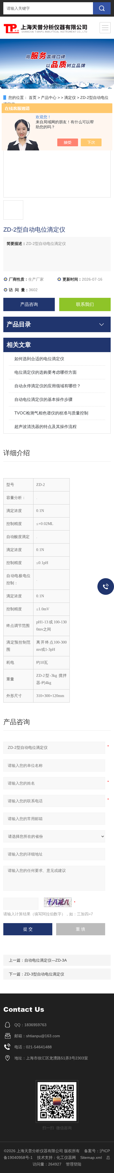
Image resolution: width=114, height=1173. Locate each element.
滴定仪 (70, 97)
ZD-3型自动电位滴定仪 (44, 974)
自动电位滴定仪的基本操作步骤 (43, 399)
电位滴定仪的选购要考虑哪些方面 (45, 372)
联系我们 (85, 304)
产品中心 (48, 97)
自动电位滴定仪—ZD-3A (45, 960)
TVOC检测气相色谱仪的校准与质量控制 (51, 413)
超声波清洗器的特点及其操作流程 (45, 426)
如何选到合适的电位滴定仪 (39, 358)
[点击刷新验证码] (58, 902)
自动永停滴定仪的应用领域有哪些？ (47, 385)
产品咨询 (29, 304)
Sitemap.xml (91, 1157)
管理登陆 (73, 1164)
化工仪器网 (66, 1157)
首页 (33, 97)
